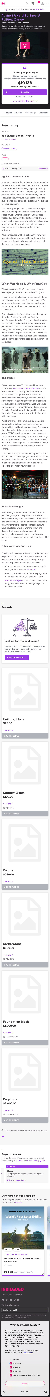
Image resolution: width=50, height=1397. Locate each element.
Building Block (13, 719)
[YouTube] (10, 1300)
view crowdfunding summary (25, 101)
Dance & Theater (9, 149)
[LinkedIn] (18, 1300)
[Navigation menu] (47, 3)
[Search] (27, 3)
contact (14, 139)
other (5, 159)
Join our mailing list (13, 580)
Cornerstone (12, 944)
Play (25, 44)
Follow (25, 92)
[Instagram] (15, 1300)
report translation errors (21, 1317)
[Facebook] (3, 1300)
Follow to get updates (16, 1180)
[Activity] (38, 3)
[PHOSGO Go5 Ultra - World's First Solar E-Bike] (23, 1228)
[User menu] (43, 3)
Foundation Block (16, 1022)
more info (6, 139)
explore (18, 1202)
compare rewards (16, 658)
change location (37, 9)
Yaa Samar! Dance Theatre (16, 23)
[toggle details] (44, 1274)
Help (21, 1160)
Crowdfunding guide (36, 1160)
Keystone (10, 1099)
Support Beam (14, 793)
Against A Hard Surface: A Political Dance (21, 17)
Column (8, 870)
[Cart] (33, 3)
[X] (7, 1300)
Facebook (32, 569)
